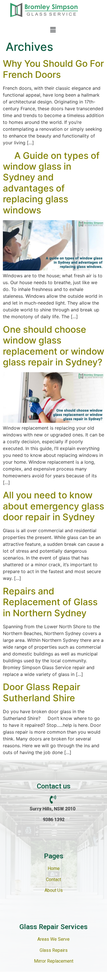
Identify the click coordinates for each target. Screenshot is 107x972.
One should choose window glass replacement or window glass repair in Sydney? (53, 346)
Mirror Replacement (53, 961)
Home (54, 868)
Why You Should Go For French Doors (53, 69)
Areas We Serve (53, 939)
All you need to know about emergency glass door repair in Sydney (53, 506)
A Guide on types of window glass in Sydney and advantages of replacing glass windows (51, 183)
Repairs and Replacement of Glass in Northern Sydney (50, 602)
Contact (53, 879)
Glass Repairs (54, 950)
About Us (54, 890)
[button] (53, 29)
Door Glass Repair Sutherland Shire (41, 692)
